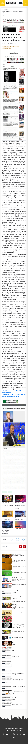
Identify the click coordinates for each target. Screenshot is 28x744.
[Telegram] (21, 539)
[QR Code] (24, 539)
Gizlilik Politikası (19, 728)
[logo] (2, 3)
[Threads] (14, 737)
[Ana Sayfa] (2, 9)
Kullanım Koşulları (11, 730)
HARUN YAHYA (11, 3)
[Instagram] (14, 734)
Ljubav (10, 492)
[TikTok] (20, 734)
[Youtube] (6, 734)
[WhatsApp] (17, 539)
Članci (6, 9)
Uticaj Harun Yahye (7, 48)
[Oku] (24, 546)
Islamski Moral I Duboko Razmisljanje (11, 46)
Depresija (5, 492)
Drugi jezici (7, 16)
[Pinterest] (24, 734)
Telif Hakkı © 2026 (9, 728)
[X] (13, 539)
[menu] (25, 3)
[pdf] (20, 546)
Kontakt (19, 730)
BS (20, 3)
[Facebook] (10, 539)
